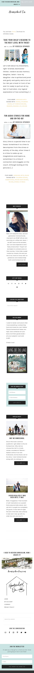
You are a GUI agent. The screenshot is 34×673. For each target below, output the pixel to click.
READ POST (21, 463)
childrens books (22, 177)
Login (6, 599)
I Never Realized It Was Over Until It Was (17, 497)
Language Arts (21, 99)
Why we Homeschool (17, 438)
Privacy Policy (9, 607)
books (18, 101)
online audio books (21, 179)
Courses (7, 604)
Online (27, 175)
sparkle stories (19, 182)
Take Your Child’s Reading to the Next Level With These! (17, 41)
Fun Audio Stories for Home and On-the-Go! (17, 117)
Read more (22, 264)
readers (10, 106)
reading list (17, 106)
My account (8, 601)
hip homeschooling (19, 104)
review (24, 106)
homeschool (9, 179)
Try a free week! (27, 2)
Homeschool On (17, 11)
